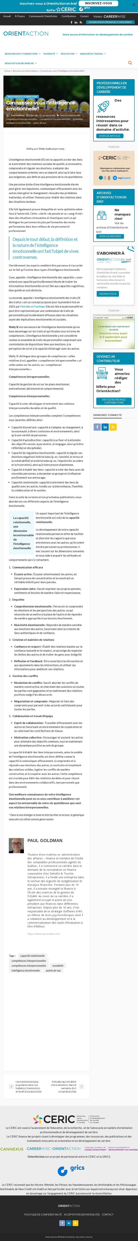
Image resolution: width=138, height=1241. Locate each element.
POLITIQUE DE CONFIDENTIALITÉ (43, 1214)
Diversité (49, 53)
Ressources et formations (21, 53)
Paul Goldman (18, 115)
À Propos (20, 16)
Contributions (68, 16)
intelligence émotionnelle (18, 123)
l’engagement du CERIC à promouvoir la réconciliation (79, 1193)
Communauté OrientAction (43, 16)
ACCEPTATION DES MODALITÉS (82, 1214)
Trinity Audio (45, 149)
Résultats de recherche (19, 63)
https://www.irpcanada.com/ (43, 934)
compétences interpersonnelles (21, 119)
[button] (69, 6)
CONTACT (108, 1214)
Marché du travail (91, 53)
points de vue (39, 123)
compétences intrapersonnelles (55, 119)
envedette (78, 119)
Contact (84, 16)
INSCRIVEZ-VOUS (98, 3)
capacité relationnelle (70, 115)
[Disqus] (46, 1018)
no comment (49, 115)
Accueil (7, 16)
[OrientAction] (25, 33)
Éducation (67, 53)
